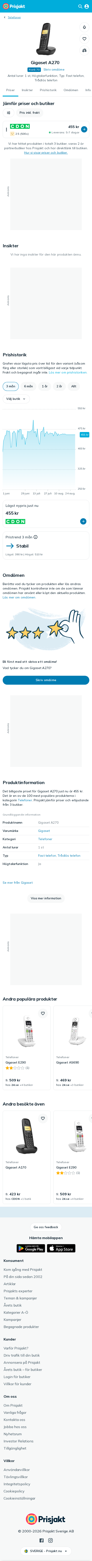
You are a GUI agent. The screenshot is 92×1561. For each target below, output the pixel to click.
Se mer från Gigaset (18, 883)
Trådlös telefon (69, 856)
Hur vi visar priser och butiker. (46, 153)
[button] (84, 27)
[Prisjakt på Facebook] (41, 1540)
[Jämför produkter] (84, 50)
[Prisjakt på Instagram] (50, 1540)
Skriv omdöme (54, 69)
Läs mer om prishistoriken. (68, 372)
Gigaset (44, 831)
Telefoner (14, 17)
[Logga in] (86, 6)
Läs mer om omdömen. (19, 597)
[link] (27, 1048)
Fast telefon (47, 856)
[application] (46, 451)
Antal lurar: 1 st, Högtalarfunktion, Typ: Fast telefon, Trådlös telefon (46, 78)
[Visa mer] (6, 129)
